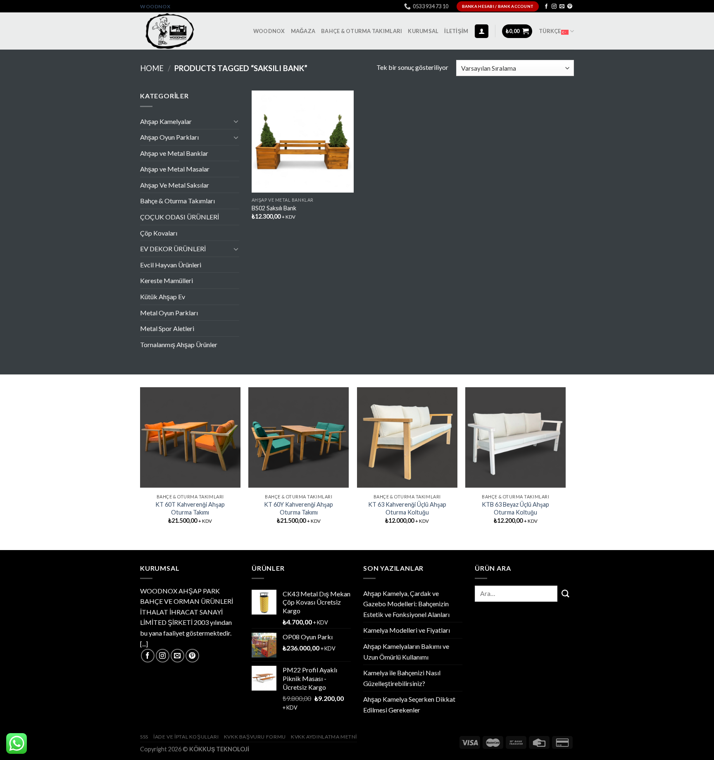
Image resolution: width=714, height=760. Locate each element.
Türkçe (550, 31)
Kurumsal (423, 31)
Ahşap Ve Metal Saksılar (174, 185)
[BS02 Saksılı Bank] (303, 142)
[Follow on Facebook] (546, 7)
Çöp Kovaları (158, 233)
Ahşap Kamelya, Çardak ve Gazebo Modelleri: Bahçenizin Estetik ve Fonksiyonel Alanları (406, 603)
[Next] (565, 462)
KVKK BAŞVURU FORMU (255, 737)
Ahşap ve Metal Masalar (174, 169)
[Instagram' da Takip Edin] (162, 655)
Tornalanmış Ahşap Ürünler (178, 344)
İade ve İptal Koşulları (186, 737)
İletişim (456, 31)
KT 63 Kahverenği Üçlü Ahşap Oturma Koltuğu (407, 508)
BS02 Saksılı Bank (274, 208)
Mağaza (303, 31)
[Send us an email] (561, 7)
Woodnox (155, 6)
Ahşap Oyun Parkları (169, 137)
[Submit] (565, 594)
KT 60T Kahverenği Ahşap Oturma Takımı (190, 508)
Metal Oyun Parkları (169, 313)
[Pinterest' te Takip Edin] (192, 655)
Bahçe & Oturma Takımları (361, 31)
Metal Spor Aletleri (167, 328)
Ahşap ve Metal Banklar (174, 153)
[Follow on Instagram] (554, 7)
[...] (144, 644)
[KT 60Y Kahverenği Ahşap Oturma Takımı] (298, 437)
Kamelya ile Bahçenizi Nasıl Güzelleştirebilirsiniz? (401, 678)
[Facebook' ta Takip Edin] (148, 655)
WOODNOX (269, 31)
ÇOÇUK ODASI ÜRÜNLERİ (179, 217)
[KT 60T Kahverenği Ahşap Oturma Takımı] (190, 437)
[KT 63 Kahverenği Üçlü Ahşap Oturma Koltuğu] (407, 437)
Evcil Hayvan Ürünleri (170, 265)
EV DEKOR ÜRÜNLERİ (173, 249)
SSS (144, 737)
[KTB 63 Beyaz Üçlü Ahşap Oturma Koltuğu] (515, 437)
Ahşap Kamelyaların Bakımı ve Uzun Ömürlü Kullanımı (406, 651)
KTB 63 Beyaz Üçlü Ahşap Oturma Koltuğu (515, 508)
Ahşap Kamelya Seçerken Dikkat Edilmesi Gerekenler (409, 704)
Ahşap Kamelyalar (166, 121)
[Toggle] (236, 121)
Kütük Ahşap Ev (162, 296)
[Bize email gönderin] (177, 655)
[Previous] (140, 462)
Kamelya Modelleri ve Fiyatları (406, 630)
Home (152, 68)
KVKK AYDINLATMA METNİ (324, 737)
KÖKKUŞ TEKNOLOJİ (219, 749)
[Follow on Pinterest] (569, 7)
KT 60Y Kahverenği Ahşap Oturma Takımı (298, 508)
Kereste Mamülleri (166, 280)
